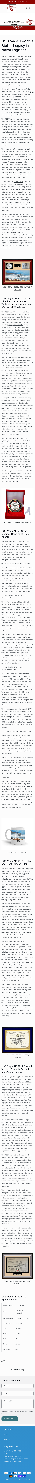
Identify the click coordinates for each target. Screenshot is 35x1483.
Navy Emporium (14, 1479)
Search (6, 1435)
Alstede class (18, 181)
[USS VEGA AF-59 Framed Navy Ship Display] (17, 284)
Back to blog (19, 1370)
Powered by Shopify (24, 1479)
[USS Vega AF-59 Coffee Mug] (17, 849)
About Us (7, 1439)
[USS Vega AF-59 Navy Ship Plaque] (17, 519)
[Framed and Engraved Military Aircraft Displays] (17, 1278)
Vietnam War (22, 637)
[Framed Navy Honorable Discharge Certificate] (17, 1052)
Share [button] (5, 1361)
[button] (4, 8)
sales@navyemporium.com (18, 1459)
